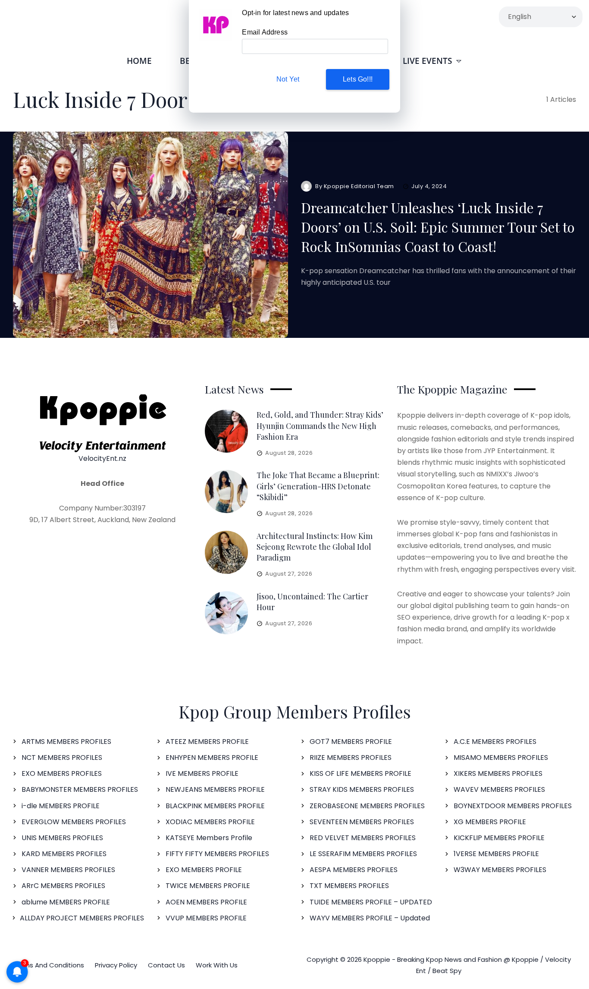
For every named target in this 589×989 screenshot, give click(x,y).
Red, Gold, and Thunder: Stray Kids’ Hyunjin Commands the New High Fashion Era (320, 425)
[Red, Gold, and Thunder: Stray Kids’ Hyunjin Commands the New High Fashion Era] (226, 431)
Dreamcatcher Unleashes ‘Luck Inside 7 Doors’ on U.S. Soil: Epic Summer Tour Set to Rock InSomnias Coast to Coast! (438, 226)
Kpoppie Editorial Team (359, 186)
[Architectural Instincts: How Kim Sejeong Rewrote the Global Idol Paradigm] (226, 552)
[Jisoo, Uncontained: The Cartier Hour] (226, 612)
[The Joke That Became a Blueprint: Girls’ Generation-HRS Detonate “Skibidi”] (226, 491)
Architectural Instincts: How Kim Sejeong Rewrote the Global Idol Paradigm (315, 547)
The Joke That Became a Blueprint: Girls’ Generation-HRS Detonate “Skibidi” (318, 486)
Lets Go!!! (358, 79)
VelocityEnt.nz (102, 458)
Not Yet (287, 79)
